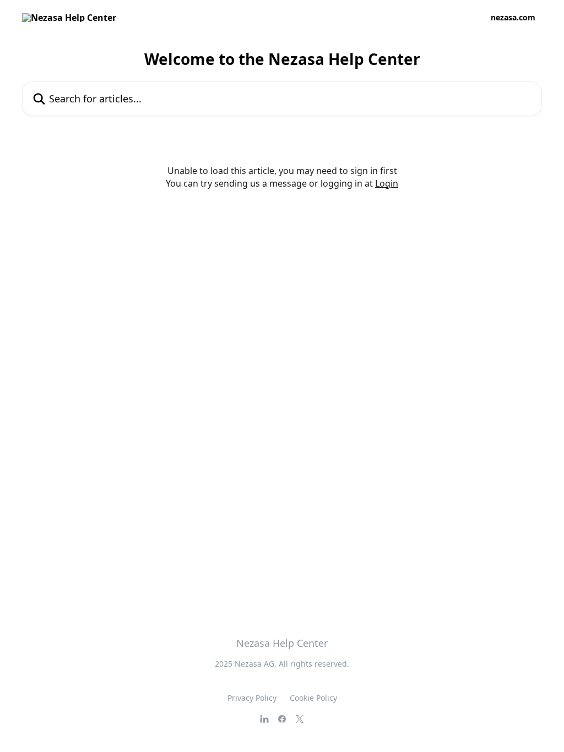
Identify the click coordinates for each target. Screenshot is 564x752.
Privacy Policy (251, 698)
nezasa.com (513, 17)
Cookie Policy (313, 698)
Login (386, 183)
